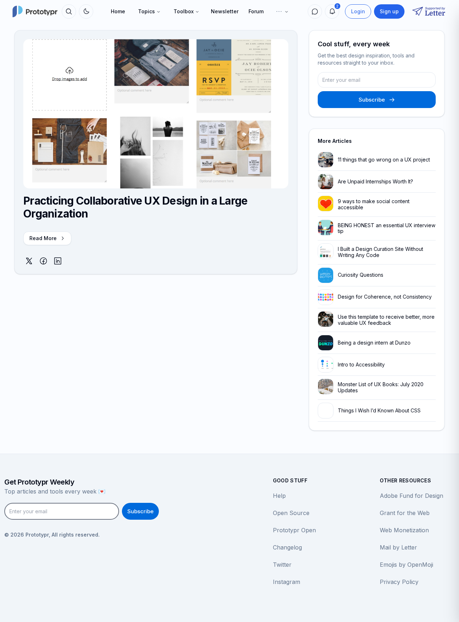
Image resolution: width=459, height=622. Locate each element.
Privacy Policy (399, 581)
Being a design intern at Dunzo (374, 343)
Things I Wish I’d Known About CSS (379, 410)
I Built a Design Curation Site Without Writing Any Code (380, 252)
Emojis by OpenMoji (406, 564)
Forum (256, 11)
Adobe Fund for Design (411, 495)
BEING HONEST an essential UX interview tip (386, 228)
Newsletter (224, 11)
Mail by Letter (398, 547)
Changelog (287, 547)
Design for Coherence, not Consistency (385, 297)
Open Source (291, 512)
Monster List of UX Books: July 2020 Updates (380, 387)
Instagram (286, 581)
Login (358, 11)
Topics (146, 11)
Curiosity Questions (360, 275)
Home (118, 11)
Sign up (389, 11)
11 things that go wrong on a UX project (384, 159)
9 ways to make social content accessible (374, 204)
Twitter (282, 564)
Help (279, 495)
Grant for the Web (405, 512)
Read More (43, 238)
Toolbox (184, 11)
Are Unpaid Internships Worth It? (375, 181)
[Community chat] (315, 11)
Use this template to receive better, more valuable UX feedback (386, 320)
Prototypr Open (294, 530)
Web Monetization (404, 530)
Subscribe (372, 99)
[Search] (69, 11)
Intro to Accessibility (361, 364)
